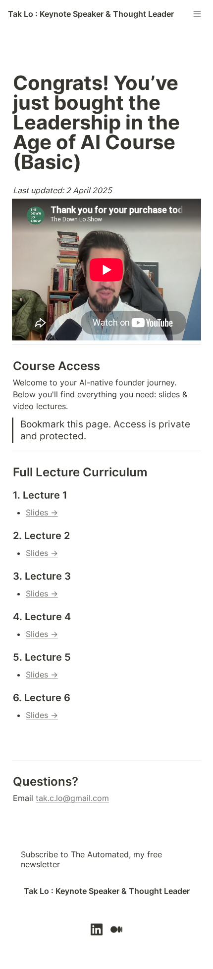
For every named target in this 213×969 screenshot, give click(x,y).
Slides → (42, 512)
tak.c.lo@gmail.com (72, 798)
